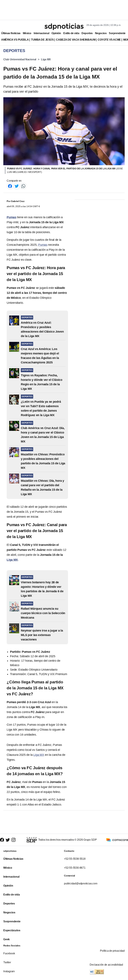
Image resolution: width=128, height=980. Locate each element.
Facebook (9, 953)
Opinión (56, 33)
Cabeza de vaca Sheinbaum (75, 39)
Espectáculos (11, 930)
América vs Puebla (15, 39)
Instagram (9, 971)
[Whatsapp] (23, 185)
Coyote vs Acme (109, 39)
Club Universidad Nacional (19, 59)
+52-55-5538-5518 (75, 858)
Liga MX (46, 59)
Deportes (87, 33)
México (27, 33)
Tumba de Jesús (42, 39)
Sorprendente (117, 33)
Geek (6, 939)
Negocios (100, 33)
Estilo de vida (71, 33)
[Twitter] (16, 185)
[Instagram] (14, 840)
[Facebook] (10, 185)
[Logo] (64, 26)
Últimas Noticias (10, 33)
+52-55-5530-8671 (75, 867)
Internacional (41, 33)
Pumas (42, 244)
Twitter (7, 962)
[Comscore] (117, 839)
